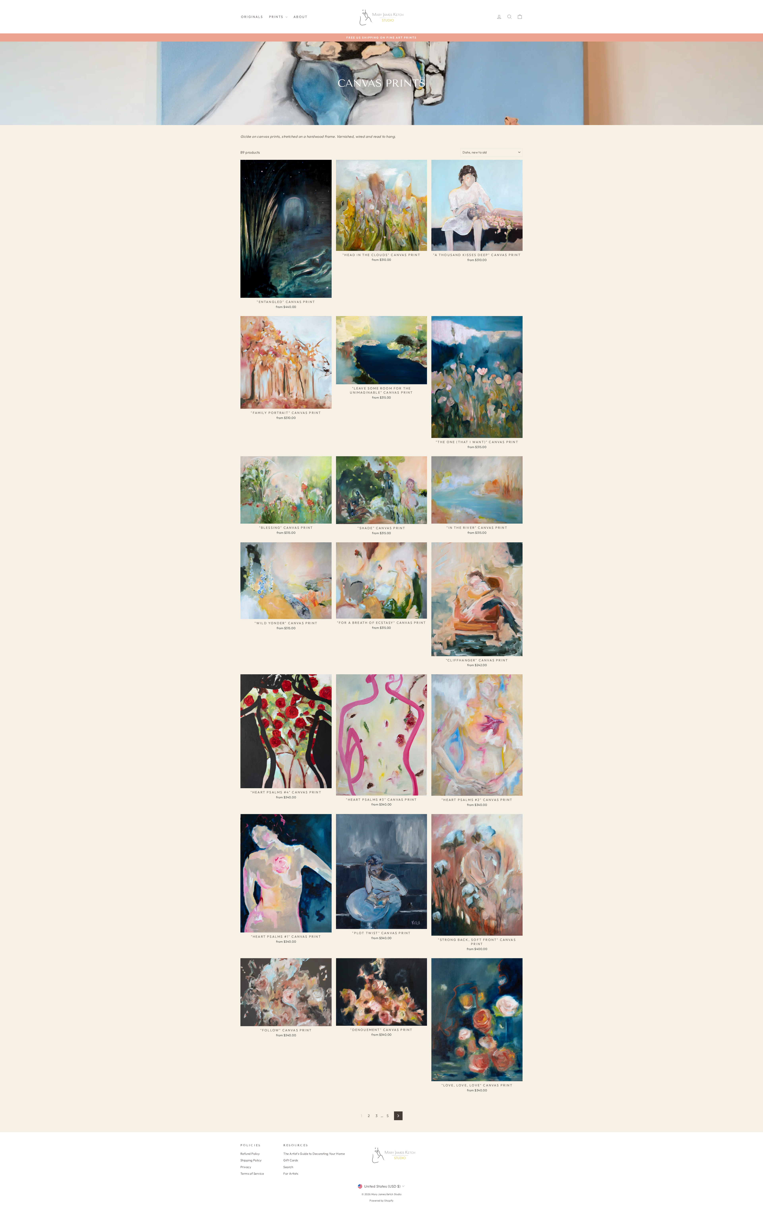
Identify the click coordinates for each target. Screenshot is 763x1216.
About (300, 17)
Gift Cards (290, 1160)
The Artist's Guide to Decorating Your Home (314, 1154)
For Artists (290, 1173)
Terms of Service (252, 1173)
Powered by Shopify (381, 1200)
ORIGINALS (252, 17)
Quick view (286, 293)
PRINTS (277, 17)
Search (288, 1167)
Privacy (245, 1167)
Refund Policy (250, 1154)
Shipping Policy (251, 1160)
